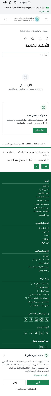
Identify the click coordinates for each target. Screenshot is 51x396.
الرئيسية (46, 31)
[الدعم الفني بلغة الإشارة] (36, 333)
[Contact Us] (15, 3)
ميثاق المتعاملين (43, 215)
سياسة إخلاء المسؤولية (41, 208)
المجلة (46, 235)
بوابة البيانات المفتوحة (41, 283)
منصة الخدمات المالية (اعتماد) (38, 298)
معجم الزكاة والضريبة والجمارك (38, 267)
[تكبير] (26, 333)
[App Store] (47, 347)
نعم (45, 166)
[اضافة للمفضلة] (32, 38)
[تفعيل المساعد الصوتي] (41, 333)
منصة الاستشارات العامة (40, 294)
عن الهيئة (45, 186)
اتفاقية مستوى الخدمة (41, 211)
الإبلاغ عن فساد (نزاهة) (41, 305)
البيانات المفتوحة (43, 200)
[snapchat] (26, 319)
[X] (47, 319)
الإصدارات (45, 232)
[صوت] (26, 38)
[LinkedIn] (36, 319)
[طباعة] (39, 38)
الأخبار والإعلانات (43, 228)
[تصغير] (31, 333)
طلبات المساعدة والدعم (40, 259)
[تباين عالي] (47, 333)
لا (36, 166)
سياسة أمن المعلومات (41, 204)
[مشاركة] (46, 38)
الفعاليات (46, 239)
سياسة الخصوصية (41, 375)
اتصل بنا (46, 256)
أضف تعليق (39, 130)
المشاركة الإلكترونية (42, 197)
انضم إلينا (45, 189)
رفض (15, 382)
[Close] (4, 355)
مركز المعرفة (37, 31)
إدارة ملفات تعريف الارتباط (25, 389)
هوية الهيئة (45, 243)
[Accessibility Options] (4, 2)
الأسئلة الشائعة (44, 263)
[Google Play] (41, 347)
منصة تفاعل (45, 291)
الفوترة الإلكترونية (43, 193)
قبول (38, 382)
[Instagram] (41, 319)
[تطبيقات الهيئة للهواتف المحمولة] (10, 3)
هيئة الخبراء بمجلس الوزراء (40, 302)
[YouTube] (31, 319)
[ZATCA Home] (26, 19)
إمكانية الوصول (44, 270)
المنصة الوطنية (44, 287)
